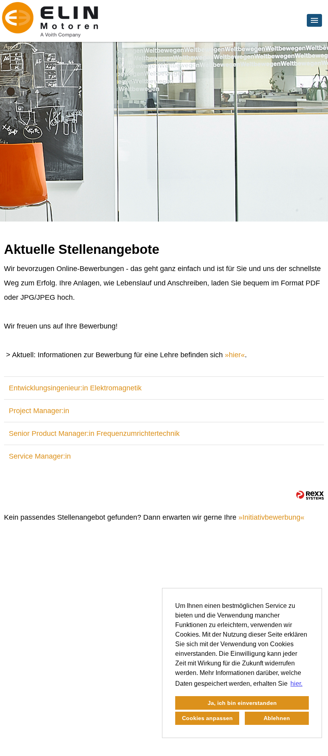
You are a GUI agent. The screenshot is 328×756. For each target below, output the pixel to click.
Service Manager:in (40, 456)
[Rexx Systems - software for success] (310, 495)
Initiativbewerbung (271, 517)
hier (235, 355)
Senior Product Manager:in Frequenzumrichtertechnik (94, 433)
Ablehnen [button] (277, 718)
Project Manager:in (39, 411)
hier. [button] (296, 683)
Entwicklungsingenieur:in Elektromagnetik (75, 388)
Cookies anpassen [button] (207, 718)
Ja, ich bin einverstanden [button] (242, 703)
